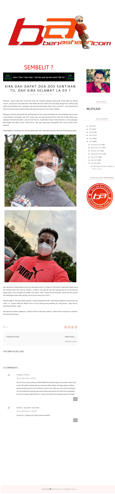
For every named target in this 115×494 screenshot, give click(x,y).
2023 (91, 135)
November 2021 (96, 148)
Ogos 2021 (94, 157)
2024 (91, 132)
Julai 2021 (94, 160)
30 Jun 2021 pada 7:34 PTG (26, 378)
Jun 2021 (94, 163)
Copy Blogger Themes (69, 489)
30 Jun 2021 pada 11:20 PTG (26, 411)
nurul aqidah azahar (28, 408)
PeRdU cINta (23, 375)
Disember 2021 (96, 145)
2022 (91, 138)
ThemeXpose (57, 489)
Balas (75, 399)
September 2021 (97, 154)
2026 (91, 126)
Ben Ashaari (34, 94)
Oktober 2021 (96, 151)
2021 (91, 141)
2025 (91, 129)
